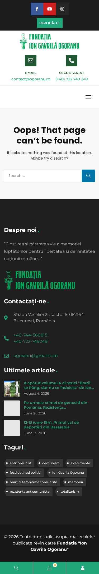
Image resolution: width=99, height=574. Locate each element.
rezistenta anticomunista (29, 491)
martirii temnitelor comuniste (33, 482)
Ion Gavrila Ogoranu (68, 472)
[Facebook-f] (37, 9)
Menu (88, 96)
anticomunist (20, 463)
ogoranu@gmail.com (35, 355)
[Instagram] (62, 9)
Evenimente (80, 463)
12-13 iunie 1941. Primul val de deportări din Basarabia (51, 424)
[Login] (82, 568)
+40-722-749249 (30, 341)
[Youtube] (49, 9)
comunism (51, 463)
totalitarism (69, 491)
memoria (75, 482)
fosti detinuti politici (25, 472)
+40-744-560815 (30, 335)
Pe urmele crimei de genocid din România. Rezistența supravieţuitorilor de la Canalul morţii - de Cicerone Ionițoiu (55, 409)
